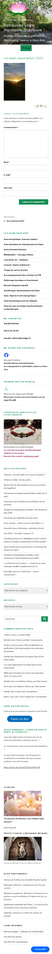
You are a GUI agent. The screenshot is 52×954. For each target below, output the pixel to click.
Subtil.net (8, 913)
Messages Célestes (12, 885)
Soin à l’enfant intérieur (15, 249)
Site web (8, 188)
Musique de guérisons (13, 893)
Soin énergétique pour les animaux (20, 301)
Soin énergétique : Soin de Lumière (21, 239)
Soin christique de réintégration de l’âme (24, 244)
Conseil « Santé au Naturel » (17, 265)
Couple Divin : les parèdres (26, 691)
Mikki (6, 673)
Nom (7, 162)
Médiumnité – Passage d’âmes (18, 255)
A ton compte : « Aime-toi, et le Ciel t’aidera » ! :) (24, 523)
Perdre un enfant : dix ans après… (18, 480)
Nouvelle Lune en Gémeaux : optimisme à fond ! (24, 528)
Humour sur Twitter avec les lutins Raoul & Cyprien (25, 880)
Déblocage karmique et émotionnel (21, 280)
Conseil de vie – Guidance (16, 260)
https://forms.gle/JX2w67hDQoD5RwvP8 (22, 767)
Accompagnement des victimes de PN (22, 275)
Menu (27, 48)
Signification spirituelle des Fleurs (18, 904)
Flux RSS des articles (13, 937)
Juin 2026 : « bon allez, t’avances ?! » (19, 533)
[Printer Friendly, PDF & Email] (41, 106)
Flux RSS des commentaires (16, 942)
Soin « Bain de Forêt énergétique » (20, 296)
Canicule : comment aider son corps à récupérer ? (25, 475)
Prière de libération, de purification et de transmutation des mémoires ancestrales (24, 648)
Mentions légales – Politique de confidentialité (23, 932)
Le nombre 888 (23, 635)
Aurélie (7, 656)
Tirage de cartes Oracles (16, 270)
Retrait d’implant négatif (16, 285)
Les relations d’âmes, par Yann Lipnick (31, 681)
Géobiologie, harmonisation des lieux (22, 290)
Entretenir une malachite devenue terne (21, 518)
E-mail (7, 175)
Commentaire (11, 127)
